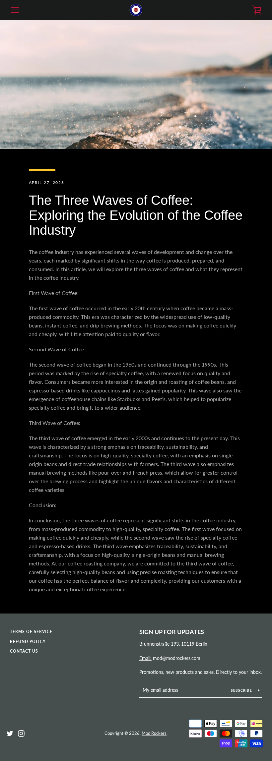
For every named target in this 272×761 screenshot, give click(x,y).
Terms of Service (31, 631)
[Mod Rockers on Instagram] (21, 733)
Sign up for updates (171, 631)
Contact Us (24, 651)
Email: (145, 658)
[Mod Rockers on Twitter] (10, 733)
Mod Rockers (154, 733)
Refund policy (28, 641)
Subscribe (242, 690)
